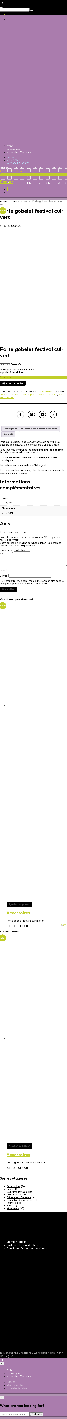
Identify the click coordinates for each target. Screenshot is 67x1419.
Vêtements (13, 1208)
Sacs (9, 1205)
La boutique (13, 149)
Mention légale (16, 1241)
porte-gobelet (38, 394)
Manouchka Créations (19, 152)
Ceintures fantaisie (17, 1191)
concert (4, 394)
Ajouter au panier (12, 383)
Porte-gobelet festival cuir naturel (26, 1162)
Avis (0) (8, 434)
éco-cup (14, 394)
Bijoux (10, 1189)
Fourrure (11, 1202)
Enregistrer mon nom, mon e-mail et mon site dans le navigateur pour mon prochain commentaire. (32, 582)
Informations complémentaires (39, 428)
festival (25, 394)
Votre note (7, 550)
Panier (11, 157)
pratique (52, 394)
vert (60, 394)
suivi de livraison (18, 162)
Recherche (37, 1414)
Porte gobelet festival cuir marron (25, 920)
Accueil (11, 145)
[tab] (10, 428)
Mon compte (15, 160)
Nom (3, 570)
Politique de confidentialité (23, 1245)
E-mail (4, 575)
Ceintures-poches (17, 1194)
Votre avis (6, 553)
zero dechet (7, 397)
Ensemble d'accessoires (20, 1200)
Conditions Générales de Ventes (27, 1248)
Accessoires (20, 201)
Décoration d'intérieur (19, 1197)
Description (10, 428)
